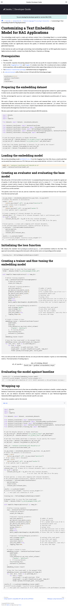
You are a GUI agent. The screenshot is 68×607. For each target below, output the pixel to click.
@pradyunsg (15, 604)
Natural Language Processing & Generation (36, 21)
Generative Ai (17, 21)
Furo (20, 604)
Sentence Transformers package (15, 69)
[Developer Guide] (17, 10)
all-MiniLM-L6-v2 (25, 159)
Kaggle (27, 65)
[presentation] (34, 364)
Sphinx (8, 604)
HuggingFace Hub (16, 65)
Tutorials (8, 21)
